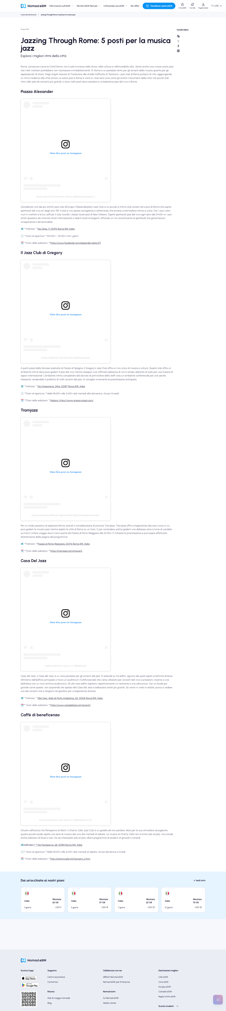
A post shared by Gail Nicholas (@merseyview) (65, 357)
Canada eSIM (165, 991)
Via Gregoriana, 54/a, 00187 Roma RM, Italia (61, 386)
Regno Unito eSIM (167, 996)
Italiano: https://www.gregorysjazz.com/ (71, 400)
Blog (49, 1003)
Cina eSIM (163, 982)
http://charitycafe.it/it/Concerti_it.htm (70, 858)
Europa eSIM (164, 986)
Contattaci (52, 982)
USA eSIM (163, 977)
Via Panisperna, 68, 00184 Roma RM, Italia (60, 844)
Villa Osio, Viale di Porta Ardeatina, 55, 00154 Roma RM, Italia (70, 698)
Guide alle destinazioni (28, 15)
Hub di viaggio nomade (58, 998)
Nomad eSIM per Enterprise (116, 982)
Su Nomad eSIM (111, 998)
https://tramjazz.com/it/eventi (66, 550)
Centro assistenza (56, 977)
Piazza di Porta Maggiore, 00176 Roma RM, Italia (64, 543)
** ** (36, 844)
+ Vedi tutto (199, 880)
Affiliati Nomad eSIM (113, 977)
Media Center (109, 1003)
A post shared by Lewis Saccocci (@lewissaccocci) (65, 820)
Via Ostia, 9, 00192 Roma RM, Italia (56, 228)
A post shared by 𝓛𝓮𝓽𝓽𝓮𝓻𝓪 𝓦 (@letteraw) (65, 665)
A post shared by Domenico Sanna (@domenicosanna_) (65, 196)
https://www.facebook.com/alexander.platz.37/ (75, 242)
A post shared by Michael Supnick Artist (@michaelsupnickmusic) (65, 515)
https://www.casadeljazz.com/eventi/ (70, 705)
